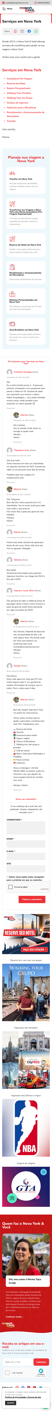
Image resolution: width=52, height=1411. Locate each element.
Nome (10, 839)
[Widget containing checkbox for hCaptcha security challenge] (25, 1372)
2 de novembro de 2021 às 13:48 (19, 537)
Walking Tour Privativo (19, 93)
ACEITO (10, 1403)
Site (9, 863)
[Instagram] (17, 1387)
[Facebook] (29, 31)
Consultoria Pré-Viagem (19, 78)
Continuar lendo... (14, 1316)
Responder (11, 408)
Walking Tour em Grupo (19, 98)
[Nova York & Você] (27, 9)
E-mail (11, 851)
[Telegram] (40, 1387)
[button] (4, 8)
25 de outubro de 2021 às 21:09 (19, 456)
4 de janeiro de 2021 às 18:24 (24, 420)
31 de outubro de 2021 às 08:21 (19, 494)
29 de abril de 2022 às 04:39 (24, 705)
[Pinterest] (29, 1387)
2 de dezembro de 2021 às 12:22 (19, 565)
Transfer (11, 121)
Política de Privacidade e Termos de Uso (23, 1397)
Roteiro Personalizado (18, 88)
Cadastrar (41, 1362)
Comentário (14, 819)
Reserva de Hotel (16, 83)
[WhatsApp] (36, 31)
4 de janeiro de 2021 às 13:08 (18, 377)
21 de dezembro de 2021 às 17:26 (19, 596)
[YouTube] (34, 1387)
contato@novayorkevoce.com (26, 646)
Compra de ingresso (17, 102)
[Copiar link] (15, 31)
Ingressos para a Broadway (21, 107)
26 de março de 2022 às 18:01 (18, 671)
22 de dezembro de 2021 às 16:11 (26, 627)
